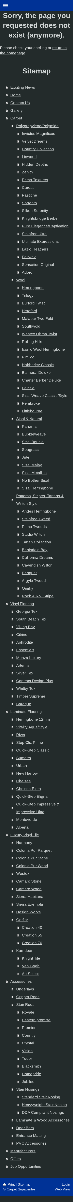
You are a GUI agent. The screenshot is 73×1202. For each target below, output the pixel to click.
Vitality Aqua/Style (31, 727)
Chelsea (23, 781)
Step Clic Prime (29, 742)
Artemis (22, 665)
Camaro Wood (29, 889)
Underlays (25, 989)
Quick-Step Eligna (32, 796)
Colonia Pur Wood (32, 866)
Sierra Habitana (29, 897)
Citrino (21, 634)
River (20, 735)
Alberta (22, 827)
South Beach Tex (31, 619)
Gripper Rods (28, 997)
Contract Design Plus (34, 681)
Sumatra (23, 758)
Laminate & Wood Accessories (43, 1120)
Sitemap (24, 1184)
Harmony (24, 843)
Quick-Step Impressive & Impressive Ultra (37, 808)
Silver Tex (24, 673)
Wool (20, 280)
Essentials (25, 650)
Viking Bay (25, 627)
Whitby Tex (25, 688)
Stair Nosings (28, 1089)
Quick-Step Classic (32, 750)
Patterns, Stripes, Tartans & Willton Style (40, 500)
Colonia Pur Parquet (34, 850)
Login (66, 1184)
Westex (22, 873)
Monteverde (26, 819)
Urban (21, 765)
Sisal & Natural (29, 419)
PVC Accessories (31, 1143)
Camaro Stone (29, 881)
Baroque (23, 704)
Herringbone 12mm (33, 719)
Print (11, 1184)
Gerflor (22, 920)
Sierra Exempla (29, 904)
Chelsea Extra (28, 789)
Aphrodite (24, 642)
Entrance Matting (31, 1135)
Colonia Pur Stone (32, 858)
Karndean (24, 950)
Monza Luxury (28, 658)
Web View (62, 1189)
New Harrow (27, 773)
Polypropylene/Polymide (37, 126)
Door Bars (25, 1128)
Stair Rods (25, 1004)
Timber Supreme (30, 696)
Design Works (28, 912)
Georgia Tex (27, 611)
